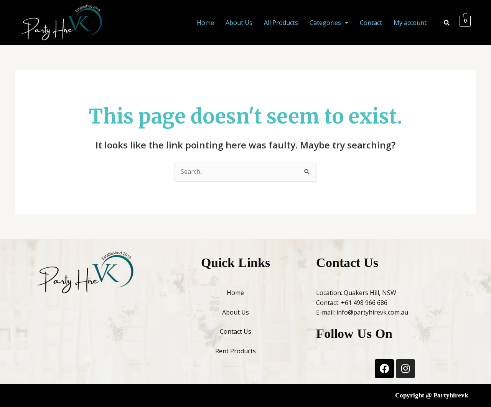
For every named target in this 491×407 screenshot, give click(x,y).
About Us (239, 22)
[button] (329, 22)
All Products (281, 22)
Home (205, 22)
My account (410, 22)
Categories (325, 22)
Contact (371, 22)
